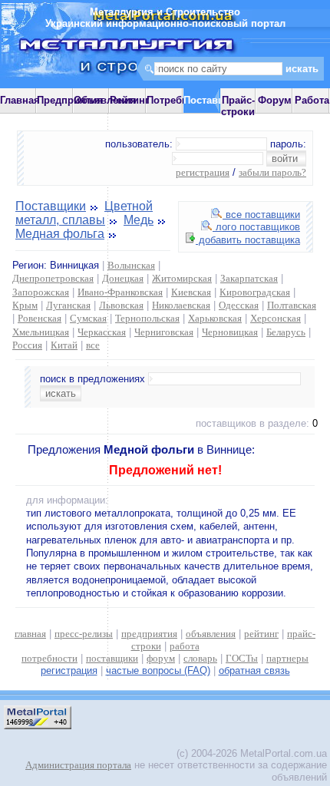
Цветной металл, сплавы (84, 213)
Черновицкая (230, 332)
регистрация (202, 172)
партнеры (287, 658)
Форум (275, 100)
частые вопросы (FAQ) (158, 670)
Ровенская (39, 318)
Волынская (131, 265)
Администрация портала (78, 765)
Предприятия (70, 100)
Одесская (239, 305)
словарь (200, 658)
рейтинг (261, 633)
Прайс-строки (238, 105)
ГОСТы (242, 658)
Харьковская (215, 318)
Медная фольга (59, 233)
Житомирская (182, 278)
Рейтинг (129, 100)
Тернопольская (147, 318)
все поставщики (261, 214)
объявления (211, 633)
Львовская (121, 305)
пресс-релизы (83, 633)
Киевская (191, 292)
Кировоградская (254, 292)
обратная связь (254, 670)
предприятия (149, 633)
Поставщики (50, 206)
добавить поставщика (248, 240)
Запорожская (40, 292)
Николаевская (181, 305)
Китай (64, 345)
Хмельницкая (40, 332)
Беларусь (285, 332)
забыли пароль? (272, 172)
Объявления (105, 100)
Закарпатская (249, 278)
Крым (25, 305)
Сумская (88, 318)
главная (30, 633)
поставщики (112, 658)
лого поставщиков (256, 227)
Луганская (68, 305)
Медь (138, 219)
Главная (20, 100)
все (93, 345)
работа (185, 646)
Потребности (178, 100)
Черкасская (102, 332)
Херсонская (275, 318)
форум (161, 658)
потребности (49, 658)
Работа (312, 100)
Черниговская (163, 332)
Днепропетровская (53, 278)
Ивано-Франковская (120, 292)
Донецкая (123, 278)
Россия (27, 345)
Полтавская (291, 305)
